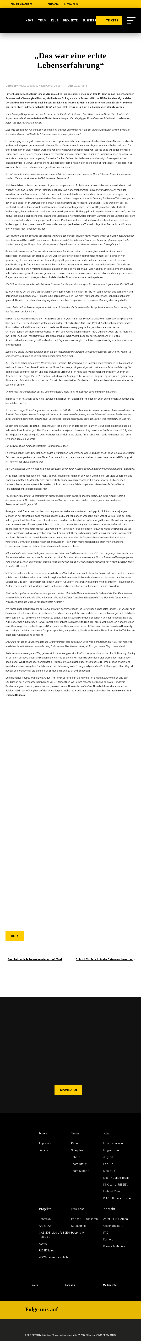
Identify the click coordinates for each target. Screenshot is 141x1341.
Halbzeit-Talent (112, 1191)
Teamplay (45, 1219)
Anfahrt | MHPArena (115, 1219)
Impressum (46, 1143)
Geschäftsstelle (113, 1225)
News (29, 20)
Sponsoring (78, 1225)
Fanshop (69, 1285)
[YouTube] (100, 4)
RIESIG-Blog (71, 4)
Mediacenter (110, 1285)
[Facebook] (133, 4)
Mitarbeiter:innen (113, 1143)
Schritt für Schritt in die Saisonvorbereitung (104, 959)
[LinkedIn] (89, 4)
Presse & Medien (114, 1246)
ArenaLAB (45, 1225)
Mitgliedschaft (112, 1150)
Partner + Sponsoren (84, 1219)
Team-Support (80, 1171)
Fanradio (53, 4)
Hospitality (78, 1232)
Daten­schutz (47, 1150)
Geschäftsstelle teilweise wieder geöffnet (35, 959)
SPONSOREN (68, 1090)
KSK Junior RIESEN (115, 1184)
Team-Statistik (80, 1164)
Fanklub (108, 1164)
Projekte (45, 1209)
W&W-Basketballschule (53, 1257)
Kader (75, 1143)
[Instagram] (111, 4)
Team (42, 20)
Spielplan (77, 1150)
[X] (122, 4)
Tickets (33, 1285)
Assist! (43, 1243)
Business (77, 1209)
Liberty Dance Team (116, 1177)
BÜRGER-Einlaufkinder (117, 1198)
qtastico (14, 553)
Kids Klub (109, 1171)
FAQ (106, 1232)
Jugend (108, 1157)
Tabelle (75, 1157)
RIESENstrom (47, 1250)
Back (14, 936)
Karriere (108, 1239)
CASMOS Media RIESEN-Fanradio (55, 1234)
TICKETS (111, 20)
